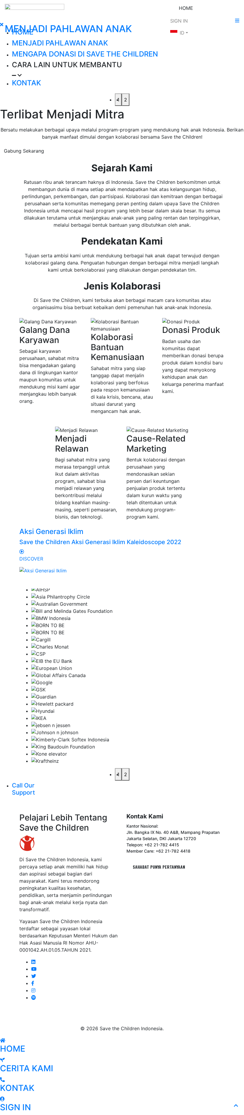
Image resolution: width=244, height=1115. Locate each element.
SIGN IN (179, 21)
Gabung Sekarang (24, 151)
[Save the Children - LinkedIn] (33, 962)
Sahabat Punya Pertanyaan (159, 867)
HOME (186, 8)
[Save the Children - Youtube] (34, 969)
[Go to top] (236, 1105)
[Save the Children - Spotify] (33, 997)
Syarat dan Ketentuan (122, 1017)
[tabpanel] (122, 677)
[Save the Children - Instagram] (33, 990)
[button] (128, 70)
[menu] (237, 20)
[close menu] (1, 24)
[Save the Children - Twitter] (33, 976)
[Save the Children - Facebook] (32, 983)
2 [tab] (125, 100)
